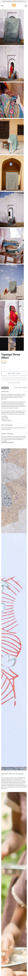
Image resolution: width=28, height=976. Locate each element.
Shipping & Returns (7, 433)
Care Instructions (7, 425)
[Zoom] (3, 42)
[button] (4, 361)
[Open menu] (3, 5)
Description (5, 391)
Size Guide (5, 387)
